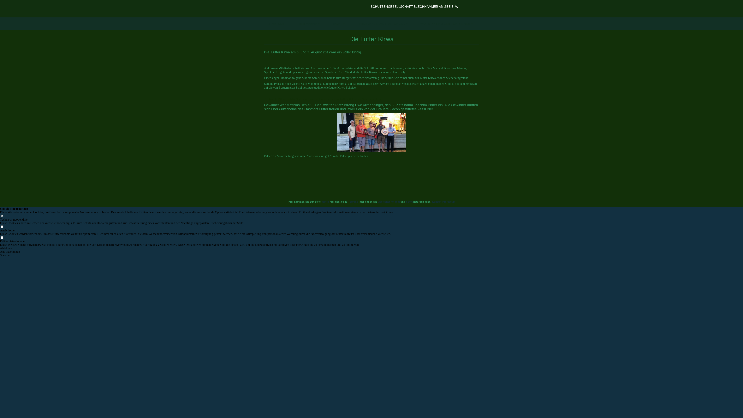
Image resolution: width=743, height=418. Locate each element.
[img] (315, 8)
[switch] (2, 216)
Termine (353, 201)
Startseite (277, 23)
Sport (337, 23)
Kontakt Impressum (443, 201)
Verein (325, 201)
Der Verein (308, 23)
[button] (197, 248)
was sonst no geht (389, 201)
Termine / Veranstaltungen (381, 23)
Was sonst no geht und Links (445, 23)
